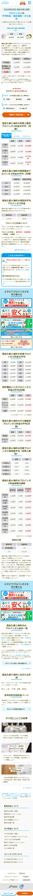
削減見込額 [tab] (26, 136)
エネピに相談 (24, 270)
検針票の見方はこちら (22, 250)
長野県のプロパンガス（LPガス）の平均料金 (16, 795)
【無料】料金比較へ (16, 115)
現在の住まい (10, 108)
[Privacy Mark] (21, 886)
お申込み (25, 893)
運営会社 (22, 873)
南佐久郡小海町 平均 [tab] (6, 135)
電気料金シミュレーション (13, 814)
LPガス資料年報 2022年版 (18, 655)
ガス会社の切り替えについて (13, 859)
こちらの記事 (23, 644)
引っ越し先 (23, 108)
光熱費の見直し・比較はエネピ (9, 793)
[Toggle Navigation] (29, 2)
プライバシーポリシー (11, 876)
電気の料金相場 (9, 817)
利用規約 (26, 876)
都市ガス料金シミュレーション (14, 842)
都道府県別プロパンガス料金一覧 (13, 795)
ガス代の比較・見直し (11, 833)
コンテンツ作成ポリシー (11, 880)
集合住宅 (19, 99)
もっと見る (25, 668)
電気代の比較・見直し (11, 811)
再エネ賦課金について (11, 820)
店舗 (28, 99)
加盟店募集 (26, 880)
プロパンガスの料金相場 (12, 839)
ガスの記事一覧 (9, 848)
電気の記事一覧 (9, 823)
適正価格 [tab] (16, 136)
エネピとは (11, 873)
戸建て (8, 99)
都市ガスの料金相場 (10, 845)
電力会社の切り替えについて (13, 862)
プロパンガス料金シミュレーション (16, 836)
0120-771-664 (8, 893)
